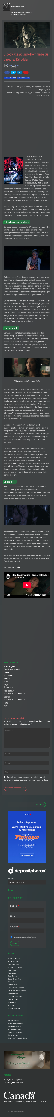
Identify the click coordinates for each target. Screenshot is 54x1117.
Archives (11, 879)
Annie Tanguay (13, 961)
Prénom (14, 906)
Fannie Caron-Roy (14, 1026)
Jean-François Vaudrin (16, 988)
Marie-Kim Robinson (15, 1032)
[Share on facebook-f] (7, 72)
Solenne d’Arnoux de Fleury (17, 1038)
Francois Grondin (13, 65)
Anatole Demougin (14, 1008)
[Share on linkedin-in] (19, 72)
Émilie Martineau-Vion (15, 1023)
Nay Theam (12, 970)
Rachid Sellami (13, 994)
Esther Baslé (12, 985)
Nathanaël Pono (13, 964)
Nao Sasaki (12, 973)
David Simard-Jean (14, 979)
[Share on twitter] (13, 72)
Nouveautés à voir (23, 78)
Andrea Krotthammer (15, 967)
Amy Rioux (11, 1005)
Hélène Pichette (13, 1020)
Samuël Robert (13, 999)
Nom (13, 916)
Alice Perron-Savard (15, 1029)
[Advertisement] (27, 127)
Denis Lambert (13, 1035)
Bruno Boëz (12, 982)
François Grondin (14, 958)
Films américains (10, 78)
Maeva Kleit (12, 1002)
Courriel (14, 926)
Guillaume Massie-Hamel (17, 991)
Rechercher (40, 804)
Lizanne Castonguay (15, 996)
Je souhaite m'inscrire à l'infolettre (25, 937)
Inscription (15, 943)
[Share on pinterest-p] (26, 72)
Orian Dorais (12, 976)
